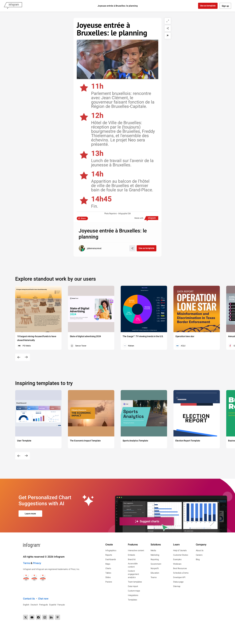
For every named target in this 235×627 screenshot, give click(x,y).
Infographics (110, 550)
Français (61, 604)
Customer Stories (180, 555)
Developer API (179, 577)
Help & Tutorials (180, 550)
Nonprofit (155, 568)
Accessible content (132, 565)
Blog (198, 559)
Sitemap (176, 586)
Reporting (155, 559)
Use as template (208, 5)
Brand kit (131, 559)
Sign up (225, 6)
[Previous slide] (19, 357)
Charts (108, 568)
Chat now (43, 598)
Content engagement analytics (133, 574)
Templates (132, 600)
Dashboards (110, 559)
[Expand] (168, 21)
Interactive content (136, 550)
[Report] (168, 36)
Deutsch (34, 604)
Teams (154, 577)
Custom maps (134, 591)
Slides (108, 577)
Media (153, 550)
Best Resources (180, 568)
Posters (108, 582)
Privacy (37, 563)
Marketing (155, 555)
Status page (178, 582)
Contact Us (29, 598)
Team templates (135, 582)
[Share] (168, 28)
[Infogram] (13, 5)
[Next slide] (26, 357)
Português (43, 604)
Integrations (133, 595)
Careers (199, 555)
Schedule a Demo (180, 573)
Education (155, 573)
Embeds (131, 555)
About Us (200, 550)
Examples (177, 559)
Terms (26, 563)
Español (52, 604)
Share (83, 218)
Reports (108, 555)
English (26, 604)
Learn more (30, 513)
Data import (133, 586)
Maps (107, 564)
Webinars (177, 564)
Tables (108, 573)
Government (156, 564)
